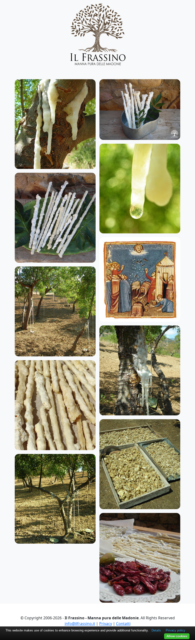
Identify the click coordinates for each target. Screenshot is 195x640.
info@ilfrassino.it (80, 623)
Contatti (123, 623)
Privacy (105, 623)
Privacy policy (175, 630)
